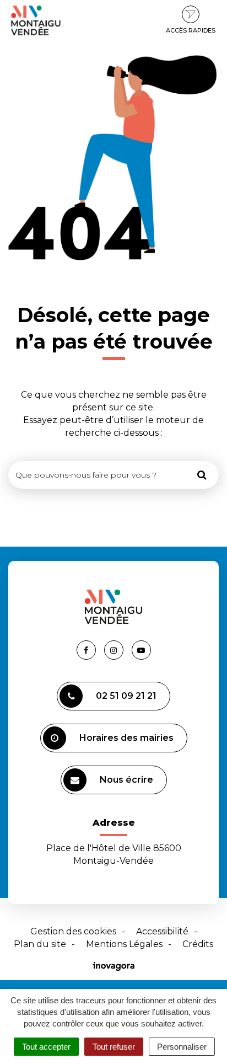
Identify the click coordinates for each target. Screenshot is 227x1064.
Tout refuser (114, 1046)
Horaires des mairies (126, 737)
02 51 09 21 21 (126, 696)
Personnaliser (182, 1046)
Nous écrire (126, 779)
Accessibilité (162, 931)
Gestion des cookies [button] (73, 931)
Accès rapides (190, 30)
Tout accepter (46, 1046)
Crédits (197, 944)
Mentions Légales (124, 944)
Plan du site (40, 944)
